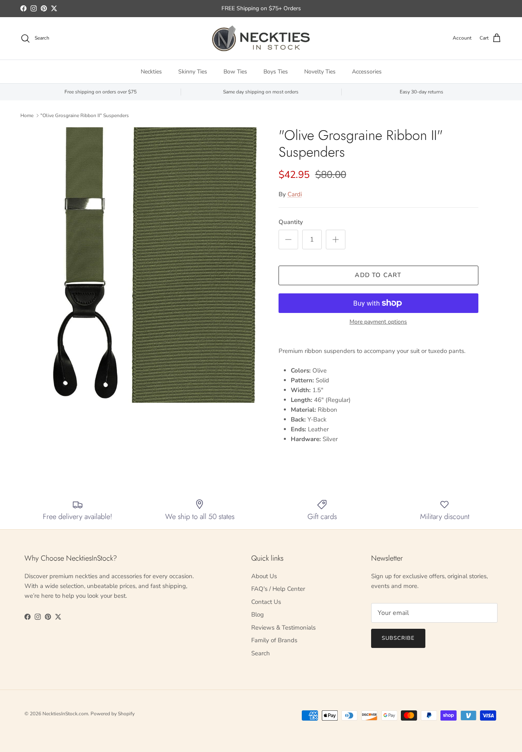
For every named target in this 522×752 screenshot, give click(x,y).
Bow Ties (235, 71)
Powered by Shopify (113, 713)
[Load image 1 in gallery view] (152, 265)
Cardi (295, 194)
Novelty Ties (320, 71)
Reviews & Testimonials (283, 627)
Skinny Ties (192, 71)
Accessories (367, 71)
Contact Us (266, 602)
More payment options (378, 322)
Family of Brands (274, 640)
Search (260, 653)
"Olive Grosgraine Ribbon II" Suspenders (84, 115)
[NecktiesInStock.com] (261, 38)
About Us (264, 576)
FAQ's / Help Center (278, 589)
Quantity (291, 222)
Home (26, 115)
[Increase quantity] (335, 239)
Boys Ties (275, 71)
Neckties (151, 71)
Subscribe (398, 638)
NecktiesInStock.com (65, 713)
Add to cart (378, 275)
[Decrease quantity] (288, 239)
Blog (257, 614)
